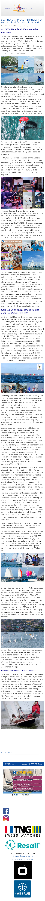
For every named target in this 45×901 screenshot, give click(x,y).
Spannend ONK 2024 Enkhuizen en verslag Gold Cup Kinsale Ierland (22, 21)
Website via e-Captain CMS (22, 859)
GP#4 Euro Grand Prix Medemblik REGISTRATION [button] (23, 764)
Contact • (16, 856)
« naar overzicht (7, 752)
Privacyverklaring (26, 856)
